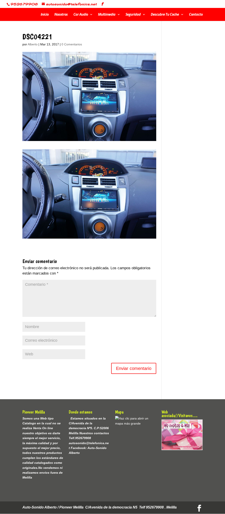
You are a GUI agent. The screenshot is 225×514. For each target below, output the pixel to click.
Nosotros (61, 15)
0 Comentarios (72, 44)
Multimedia (106, 15)
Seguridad (133, 15)
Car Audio (80, 15)
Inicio (45, 15)
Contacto (196, 15)
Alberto (33, 44)
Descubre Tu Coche (165, 15)
